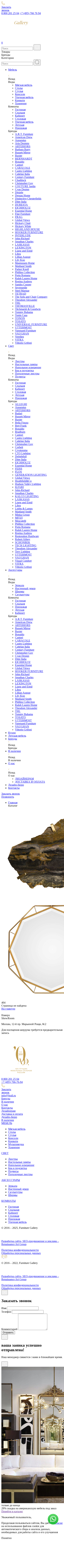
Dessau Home (22, 195)
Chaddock (20, 180)
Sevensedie (21, 287)
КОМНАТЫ (8, 1200)
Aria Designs (22, 143)
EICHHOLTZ (23, 207)
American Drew (23, 137)
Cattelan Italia (22, 174)
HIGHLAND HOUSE (27, 229)
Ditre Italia (20, 201)
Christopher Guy (24, 183)
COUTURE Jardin (25, 186)
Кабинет (20, 115)
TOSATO (20, 321)
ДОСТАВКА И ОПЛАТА (30, 781)
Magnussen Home (25, 263)
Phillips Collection (25, 272)
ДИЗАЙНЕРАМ (24, 778)
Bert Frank (21, 425)
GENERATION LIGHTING (31, 474)
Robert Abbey (22, 539)
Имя (3, 1308)
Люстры (20, 361)
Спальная (13, 1209)
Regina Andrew (23, 281)
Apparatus (20, 140)
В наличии (14, 751)
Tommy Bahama (24, 312)
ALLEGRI (21, 404)
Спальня (20, 112)
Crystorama (21, 450)
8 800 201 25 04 (10, 13)
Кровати (20, 100)
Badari (18, 413)
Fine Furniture (22, 213)
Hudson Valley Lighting (28, 484)
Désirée (19, 192)
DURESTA (21, 204)
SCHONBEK (22, 542)
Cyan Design (22, 189)
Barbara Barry (22, 149)
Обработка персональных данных (21, 1253)
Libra (18, 253)
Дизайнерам (8, 1110)
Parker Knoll (22, 269)
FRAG (19, 217)
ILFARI (19, 487)
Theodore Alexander (26, 299)
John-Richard (22, 238)
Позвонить (7, 796)
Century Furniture (24, 177)
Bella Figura (21, 422)
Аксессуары (15, 570)
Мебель (12, 69)
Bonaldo (19, 161)
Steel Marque (22, 290)
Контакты (14, 787)
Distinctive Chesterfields (28, 198)
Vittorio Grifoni (23, 342)
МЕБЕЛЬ (6, 1123)
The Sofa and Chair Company (31, 296)
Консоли (20, 94)
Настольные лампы (26, 364)
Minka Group (22, 514)
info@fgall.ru (8, 1095)
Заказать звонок (10, 793)
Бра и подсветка (24, 370)
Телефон (6, 1311)
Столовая (20, 118)
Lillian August (22, 256)
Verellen (19, 336)
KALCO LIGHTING (27, 496)
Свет (11, 345)
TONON (20, 318)
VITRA (19, 339)
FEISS (18, 468)
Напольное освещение (28, 367)
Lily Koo (20, 260)
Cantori (19, 164)
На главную (8, 1008)
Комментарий (9, 1329)
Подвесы (20, 376)
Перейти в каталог (12, 1511)
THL (17, 302)
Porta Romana (22, 275)
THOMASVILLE (25, 306)
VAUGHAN (22, 333)
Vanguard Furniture (25, 330)
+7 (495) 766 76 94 (30, 13)
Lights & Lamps (24, 508)
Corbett (19, 447)
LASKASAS (22, 244)
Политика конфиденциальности (20, 1250)
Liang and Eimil (23, 250)
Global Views (22, 220)
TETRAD (20, 293)
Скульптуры (22, 594)
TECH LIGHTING (25, 545)
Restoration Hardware (27, 536)
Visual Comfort (23, 560)
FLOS (18, 471)
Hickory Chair (23, 223)
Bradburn (20, 431)
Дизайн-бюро (16, 784)
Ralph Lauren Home (26, 278)
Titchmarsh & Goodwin (28, 309)
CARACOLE (22, 167)
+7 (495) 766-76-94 (12, 1082)
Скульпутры (15, 1192)
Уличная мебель (24, 97)
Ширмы (19, 591)
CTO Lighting (23, 453)
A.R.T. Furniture (24, 134)
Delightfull (21, 456)
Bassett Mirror (22, 152)
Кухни (12, 732)
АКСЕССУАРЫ (10, 1180)
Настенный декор (25, 588)
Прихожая (21, 128)
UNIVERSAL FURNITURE (31, 324)
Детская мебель (17, 735)
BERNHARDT (23, 158)
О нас (11, 763)
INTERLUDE (23, 235)
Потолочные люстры (27, 373)
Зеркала (19, 585)
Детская (19, 124)
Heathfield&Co (23, 481)
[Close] (4, 1292)
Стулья (19, 91)
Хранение (21, 103)
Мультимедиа (16, 1144)
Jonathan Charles (24, 241)
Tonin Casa (21, 315)
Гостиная (20, 109)
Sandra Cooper (23, 284)
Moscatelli (20, 520)
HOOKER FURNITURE (29, 232)
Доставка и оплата (12, 1113)
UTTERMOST (23, 327)
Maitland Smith (23, 266)
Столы (19, 88)
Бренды (12, 738)
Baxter (18, 155)
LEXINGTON (23, 247)
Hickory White (23, 226)
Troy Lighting (22, 551)
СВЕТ (5, 1153)
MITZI (19, 517)
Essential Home (23, 210)
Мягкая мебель (23, 85)
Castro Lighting (23, 170)
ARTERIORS (22, 146)
